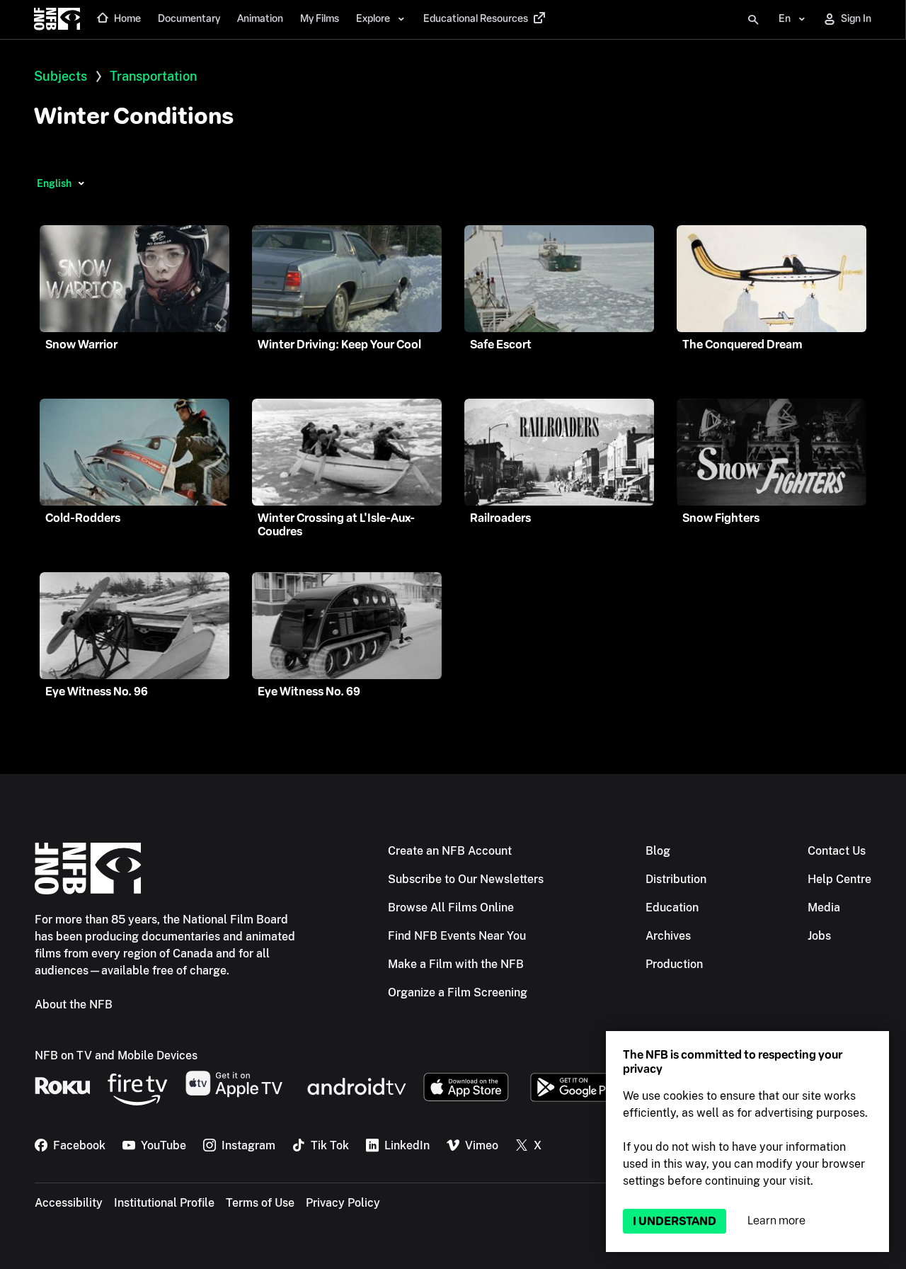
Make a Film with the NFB (456, 964)
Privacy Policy (343, 1203)
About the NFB (74, 1004)
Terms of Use (260, 1203)
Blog (658, 851)
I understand (674, 1221)
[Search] (753, 19)
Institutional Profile (164, 1203)
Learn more (776, 1220)
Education (672, 907)
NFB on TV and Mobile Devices (116, 1055)
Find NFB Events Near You (457, 936)
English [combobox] (54, 183)
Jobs (819, 936)
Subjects (60, 76)
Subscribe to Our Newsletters (466, 879)
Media (824, 907)
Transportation (153, 76)
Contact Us (837, 851)
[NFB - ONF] (57, 20)
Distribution (676, 879)
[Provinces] (81, 183)
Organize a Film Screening (457, 992)
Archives (668, 936)
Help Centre (839, 879)
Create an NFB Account (450, 851)
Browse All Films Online (451, 907)
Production (674, 964)
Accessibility (69, 1203)
